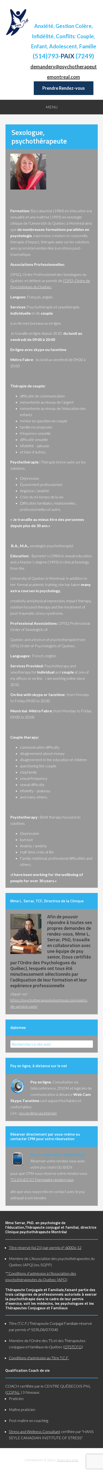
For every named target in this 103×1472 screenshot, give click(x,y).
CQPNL (13, 1392)
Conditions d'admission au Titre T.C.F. (39, 1357)
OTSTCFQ (73, 1346)
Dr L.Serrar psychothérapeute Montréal (17, 22)
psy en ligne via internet (38, 1113)
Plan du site (67, 1460)
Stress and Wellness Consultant (34, 1431)
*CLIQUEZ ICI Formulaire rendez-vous (42, 1179)
